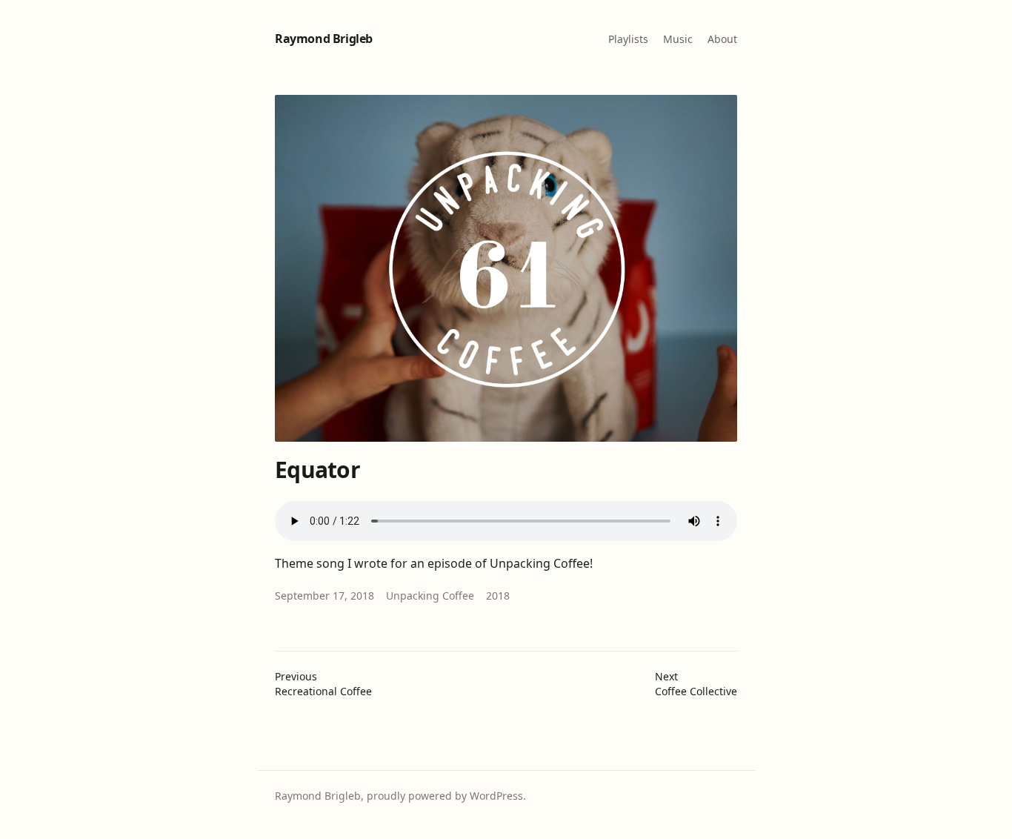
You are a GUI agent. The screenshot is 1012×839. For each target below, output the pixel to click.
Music (678, 39)
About (722, 39)
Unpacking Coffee (430, 595)
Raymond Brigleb (324, 38)
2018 (498, 595)
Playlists (628, 39)
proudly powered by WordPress (445, 796)
